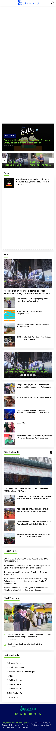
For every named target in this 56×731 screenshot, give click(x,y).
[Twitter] (21, 714)
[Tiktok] (35, 714)
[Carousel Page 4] (31, 375)
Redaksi (25, 725)
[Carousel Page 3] (28, 375)
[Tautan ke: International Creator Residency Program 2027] (9, 315)
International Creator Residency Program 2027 (31, 312)
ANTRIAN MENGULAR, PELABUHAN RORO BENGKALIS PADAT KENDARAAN (33, 535)
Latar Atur (21, 423)
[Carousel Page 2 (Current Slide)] (25, 375)
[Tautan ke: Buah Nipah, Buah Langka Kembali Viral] (9, 401)
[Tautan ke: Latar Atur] (9, 427)
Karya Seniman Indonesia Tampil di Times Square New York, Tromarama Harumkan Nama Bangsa (28, 292)
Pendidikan (9, 135)
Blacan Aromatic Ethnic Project (22, 671)
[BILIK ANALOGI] (28, 3)
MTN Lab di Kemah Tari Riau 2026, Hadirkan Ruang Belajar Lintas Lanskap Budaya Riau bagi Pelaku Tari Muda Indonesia (41, 163)
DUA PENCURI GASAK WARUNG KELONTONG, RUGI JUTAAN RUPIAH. (26, 489)
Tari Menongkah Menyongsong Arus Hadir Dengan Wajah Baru (14, 163)
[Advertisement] (28, 35)
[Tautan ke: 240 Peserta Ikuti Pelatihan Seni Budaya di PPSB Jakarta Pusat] (9, 341)
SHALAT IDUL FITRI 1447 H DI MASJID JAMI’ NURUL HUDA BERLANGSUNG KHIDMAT (34, 497)
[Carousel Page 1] (21, 375)
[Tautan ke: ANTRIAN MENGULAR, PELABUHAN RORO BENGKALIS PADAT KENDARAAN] (9, 538)
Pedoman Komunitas (40, 725)
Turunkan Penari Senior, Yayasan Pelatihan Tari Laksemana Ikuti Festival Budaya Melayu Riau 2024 (34, 411)
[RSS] (39, 714)
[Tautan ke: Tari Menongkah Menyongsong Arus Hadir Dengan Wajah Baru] (9, 302)
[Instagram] (25, 714)
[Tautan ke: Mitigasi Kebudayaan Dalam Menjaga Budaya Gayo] (9, 328)
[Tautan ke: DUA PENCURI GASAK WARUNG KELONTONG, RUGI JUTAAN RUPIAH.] (28, 471)
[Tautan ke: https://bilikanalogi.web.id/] (50, 255)
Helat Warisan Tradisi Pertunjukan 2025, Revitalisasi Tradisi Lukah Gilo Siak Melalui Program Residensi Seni (34, 523)
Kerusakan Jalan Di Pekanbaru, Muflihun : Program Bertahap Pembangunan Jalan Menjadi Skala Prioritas (34, 437)
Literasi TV (13, 697)
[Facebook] (16, 714)
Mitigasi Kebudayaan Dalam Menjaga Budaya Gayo (33, 325)
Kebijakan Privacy (40, 723)
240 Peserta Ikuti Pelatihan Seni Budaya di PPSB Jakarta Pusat (34, 338)
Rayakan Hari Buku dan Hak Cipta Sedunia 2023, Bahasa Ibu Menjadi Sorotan (27, 141)
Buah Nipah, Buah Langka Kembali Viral (34, 397)
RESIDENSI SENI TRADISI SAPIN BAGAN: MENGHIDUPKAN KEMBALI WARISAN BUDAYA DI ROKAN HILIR (33, 510)
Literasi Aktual (15, 663)
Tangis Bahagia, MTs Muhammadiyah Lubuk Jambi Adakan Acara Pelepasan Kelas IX (33, 386)
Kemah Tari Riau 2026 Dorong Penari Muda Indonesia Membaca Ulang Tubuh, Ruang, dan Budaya (26, 588)
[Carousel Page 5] (34, 375)
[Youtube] (30, 714)
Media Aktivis (23, 727)
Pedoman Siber (8, 727)
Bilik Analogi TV (15, 693)
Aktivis (11, 676)
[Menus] (4, 3)
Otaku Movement (16, 667)
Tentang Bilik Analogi (10, 725)
